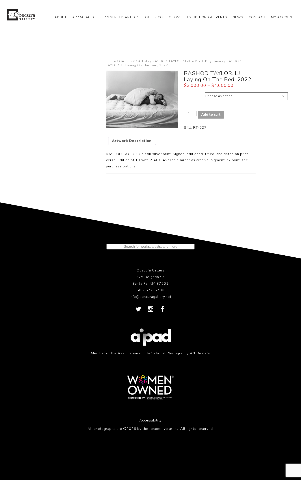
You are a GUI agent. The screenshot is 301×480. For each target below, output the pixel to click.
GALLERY (127, 61)
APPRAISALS (83, 17)
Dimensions (194, 95)
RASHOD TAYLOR (167, 61)
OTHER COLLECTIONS (163, 17)
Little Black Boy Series (204, 61)
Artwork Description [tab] (132, 140)
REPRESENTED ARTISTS (120, 17)
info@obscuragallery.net (150, 296)
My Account (282, 17)
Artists (143, 61)
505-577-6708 (150, 290)
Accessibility (150, 420)
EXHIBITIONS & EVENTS (207, 17)
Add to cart (211, 114)
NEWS (238, 17)
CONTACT (257, 17)
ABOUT (60, 17)
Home (111, 61)
